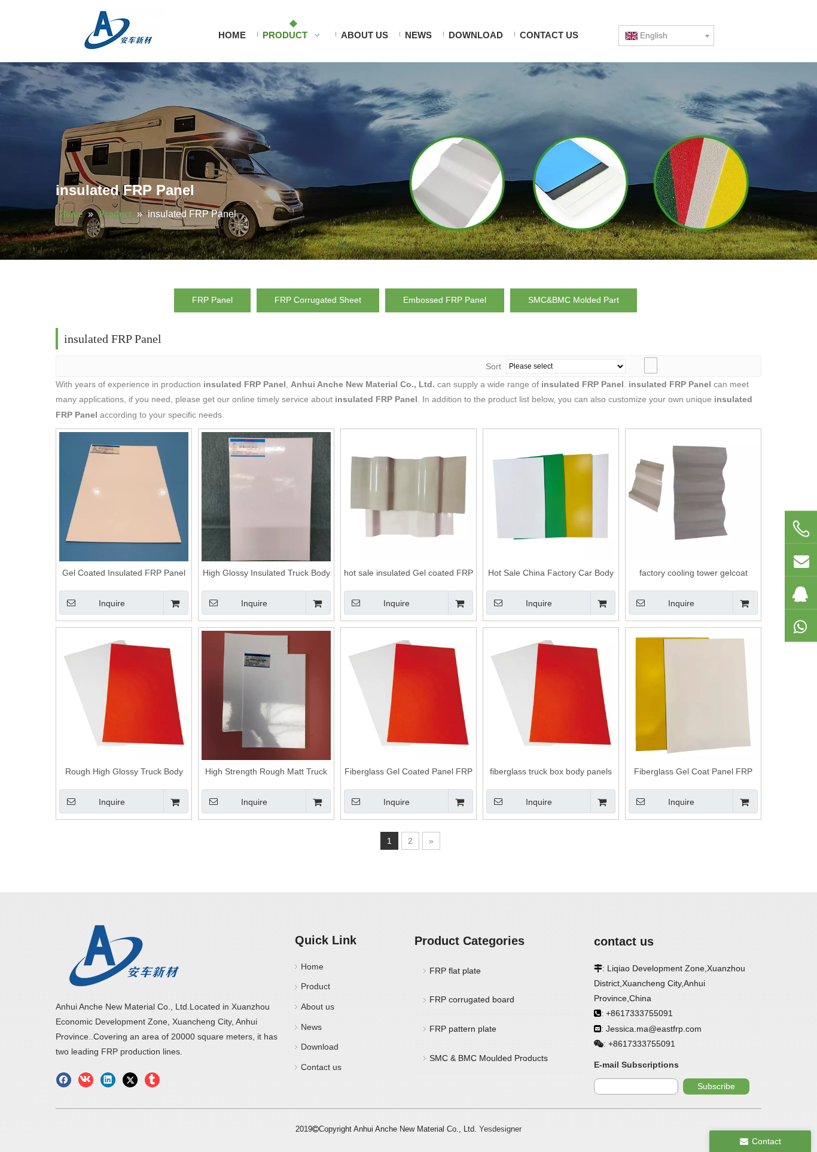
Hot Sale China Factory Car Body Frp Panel (551, 573)
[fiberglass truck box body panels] (550, 695)
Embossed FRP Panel (444, 300)
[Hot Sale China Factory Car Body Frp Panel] (550, 496)
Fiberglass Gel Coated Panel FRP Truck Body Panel (408, 772)
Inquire (112, 603)
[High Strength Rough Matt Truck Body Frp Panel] (266, 695)
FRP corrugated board (471, 999)
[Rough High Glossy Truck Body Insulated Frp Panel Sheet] (123, 695)
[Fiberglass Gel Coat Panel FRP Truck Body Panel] (693, 695)
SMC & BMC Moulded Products (488, 1058)
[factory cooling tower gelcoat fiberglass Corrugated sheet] (693, 496)
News (311, 1027)
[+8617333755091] (800, 528)
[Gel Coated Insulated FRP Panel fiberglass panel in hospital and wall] (123, 496)
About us (317, 1006)
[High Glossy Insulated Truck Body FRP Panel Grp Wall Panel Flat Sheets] (266, 496)
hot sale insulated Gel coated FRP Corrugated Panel (408, 573)
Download (320, 1046)
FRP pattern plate (462, 1029)
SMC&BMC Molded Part (573, 300)
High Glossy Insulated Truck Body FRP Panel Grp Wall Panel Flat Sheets (266, 573)
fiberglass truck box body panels (551, 771)
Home (312, 966)
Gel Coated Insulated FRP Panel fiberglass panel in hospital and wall (123, 573)
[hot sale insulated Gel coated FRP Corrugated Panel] (408, 496)
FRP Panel (212, 300)
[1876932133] (800, 592)
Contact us (321, 1067)
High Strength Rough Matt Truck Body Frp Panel (266, 772)
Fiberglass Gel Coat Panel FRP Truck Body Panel (693, 772)
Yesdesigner (500, 1128)
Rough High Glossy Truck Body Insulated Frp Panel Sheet (124, 772)
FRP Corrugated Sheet (318, 300)
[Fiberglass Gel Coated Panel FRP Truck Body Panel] (408, 695)
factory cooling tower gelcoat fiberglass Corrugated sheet (693, 573)
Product (315, 986)
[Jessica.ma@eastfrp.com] (800, 560)
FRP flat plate (455, 970)
